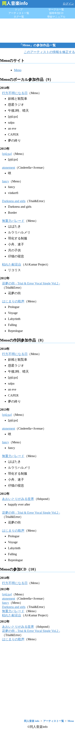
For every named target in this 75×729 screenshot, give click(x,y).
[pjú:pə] (7, 153)
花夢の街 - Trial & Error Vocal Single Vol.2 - (31, 283)
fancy (5, 181)
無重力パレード (13, 220)
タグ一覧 (19, 16)
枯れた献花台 (11, 264)
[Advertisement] (38, 30)
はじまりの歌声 (13, 301)
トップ (19, 9)
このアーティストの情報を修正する (49, 52)
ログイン (68, 3)
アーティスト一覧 (18, 13)
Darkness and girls (13, 201)
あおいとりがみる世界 (18, 499)
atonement (8, 167)
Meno (17, 70)
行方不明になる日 (15, 93)
